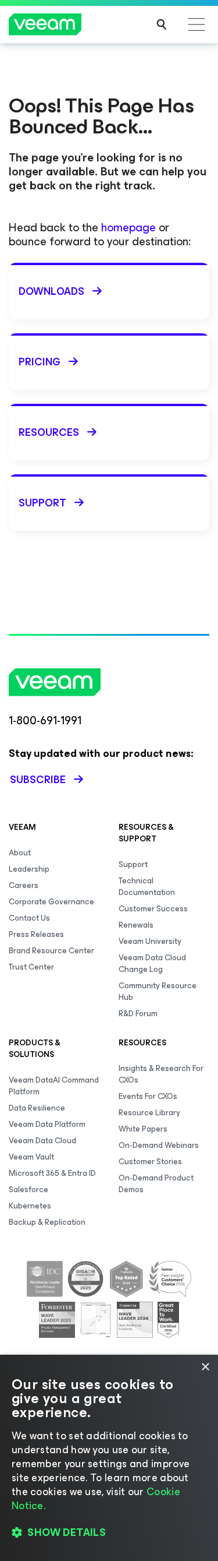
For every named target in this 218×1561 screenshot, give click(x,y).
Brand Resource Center (51, 950)
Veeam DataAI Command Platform (54, 1085)
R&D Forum (138, 1013)
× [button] (205, 1367)
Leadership (29, 869)
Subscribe (38, 779)
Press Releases (36, 934)
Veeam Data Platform (47, 1124)
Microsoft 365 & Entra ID (52, 1173)
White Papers (143, 1129)
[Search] (161, 24)
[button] (109, 1532)
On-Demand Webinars (159, 1145)
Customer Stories (150, 1161)
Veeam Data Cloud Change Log (152, 963)
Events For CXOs (148, 1096)
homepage (128, 227)
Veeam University (150, 941)
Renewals (136, 925)
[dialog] (109, 1458)
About (20, 852)
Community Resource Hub (157, 991)
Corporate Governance (51, 901)
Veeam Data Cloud (42, 1140)
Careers (23, 885)
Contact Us (29, 918)
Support (133, 864)
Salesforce (28, 1189)
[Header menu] (196, 24)
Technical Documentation (147, 886)
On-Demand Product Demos (156, 1183)
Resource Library (149, 1112)
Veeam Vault (31, 1157)
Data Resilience (37, 1108)
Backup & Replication (47, 1222)
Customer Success (153, 908)
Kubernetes (30, 1206)
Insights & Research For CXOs (161, 1074)
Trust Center (31, 967)
